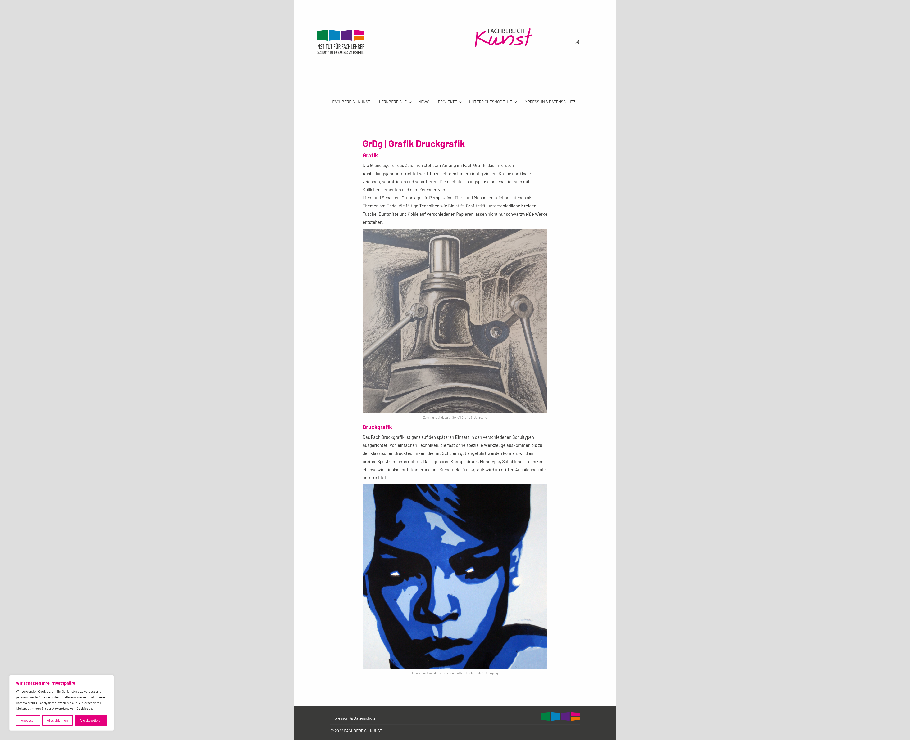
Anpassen (28, 720)
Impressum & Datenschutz (353, 718)
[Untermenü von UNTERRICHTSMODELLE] (515, 101)
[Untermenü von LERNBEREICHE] (410, 101)
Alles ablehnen (57, 720)
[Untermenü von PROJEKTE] (460, 101)
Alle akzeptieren (91, 720)
